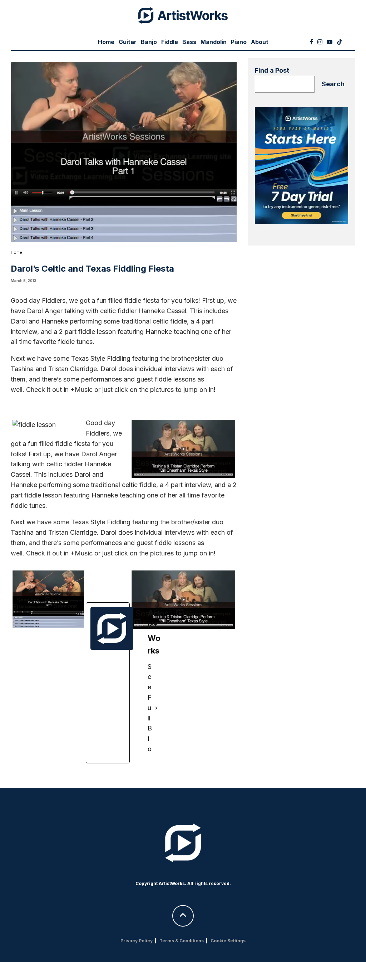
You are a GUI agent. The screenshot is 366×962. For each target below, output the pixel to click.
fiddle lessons (175, 379)
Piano (239, 41)
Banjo (149, 41)
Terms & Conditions (181, 940)
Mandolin (214, 41)
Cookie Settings (228, 940)
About (259, 41)
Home (106, 41)
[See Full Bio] (156, 708)
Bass (189, 41)
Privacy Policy (136, 940)
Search (333, 84)
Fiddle (169, 41)
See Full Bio (150, 708)
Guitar (128, 41)
